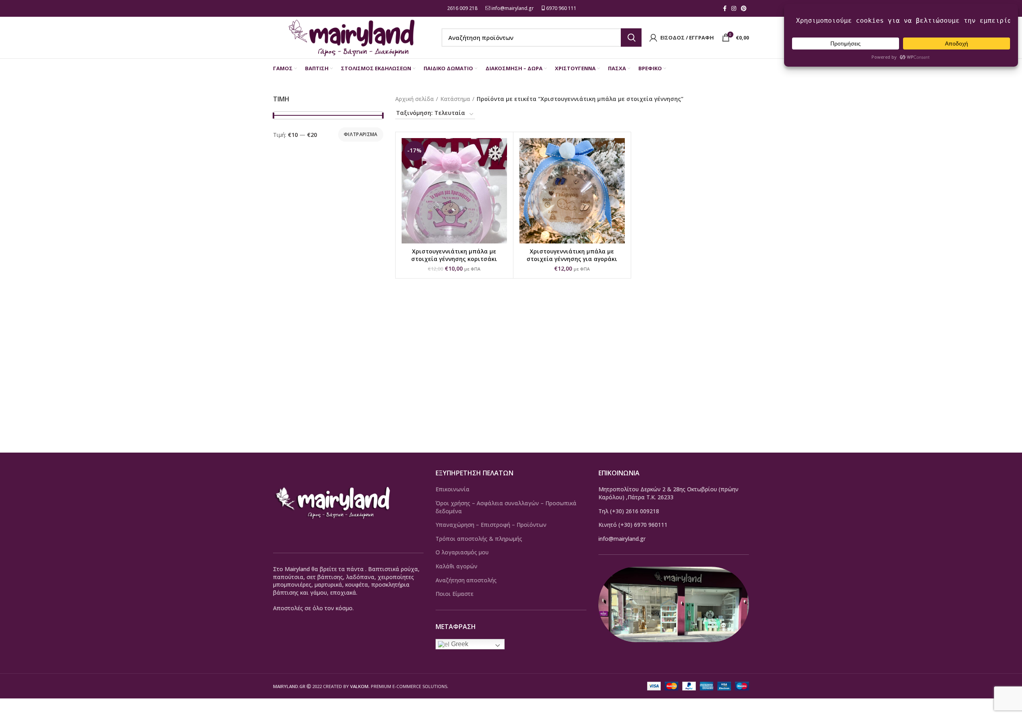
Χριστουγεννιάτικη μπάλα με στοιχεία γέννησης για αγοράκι (572, 255)
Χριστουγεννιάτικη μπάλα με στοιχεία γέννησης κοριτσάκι (454, 255)
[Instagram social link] (734, 8)
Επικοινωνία (452, 489)
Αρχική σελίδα (414, 99)
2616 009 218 (461, 8)
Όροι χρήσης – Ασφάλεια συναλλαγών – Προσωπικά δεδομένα (506, 507)
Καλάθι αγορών (456, 566)
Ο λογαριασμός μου (462, 552)
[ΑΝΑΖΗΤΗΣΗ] (631, 37)
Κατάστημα (455, 99)
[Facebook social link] (725, 8)
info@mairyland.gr (512, 8)
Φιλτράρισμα (360, 134)
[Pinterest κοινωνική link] (744, 8)
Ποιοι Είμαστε (454, 593)
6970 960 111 (560, 8)
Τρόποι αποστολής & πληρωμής (479, 538)
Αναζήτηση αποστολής (466, 580)
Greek (459, 644)
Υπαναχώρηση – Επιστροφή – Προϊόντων (491, 524)
